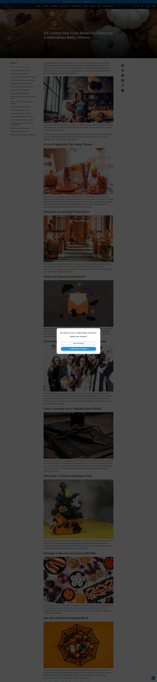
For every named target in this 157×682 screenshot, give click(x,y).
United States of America (78, 349)
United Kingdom (78, 343)
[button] (78, 341)
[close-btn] (98, 330)
